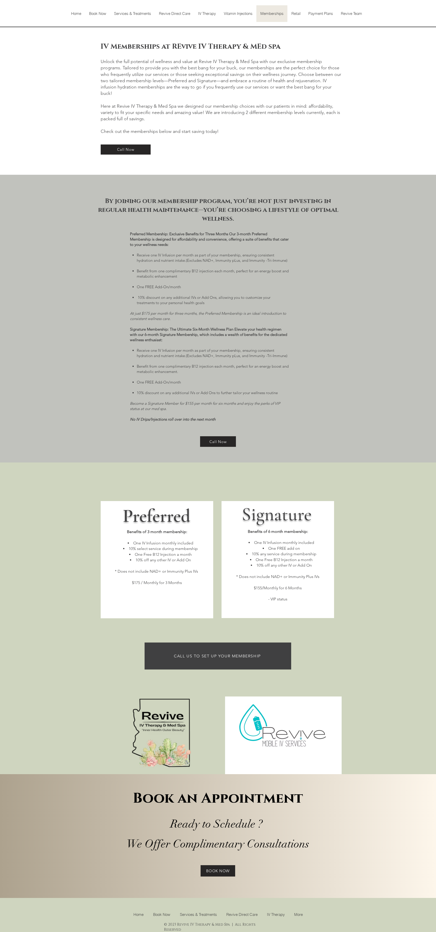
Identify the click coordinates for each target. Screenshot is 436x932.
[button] (174, 13)
